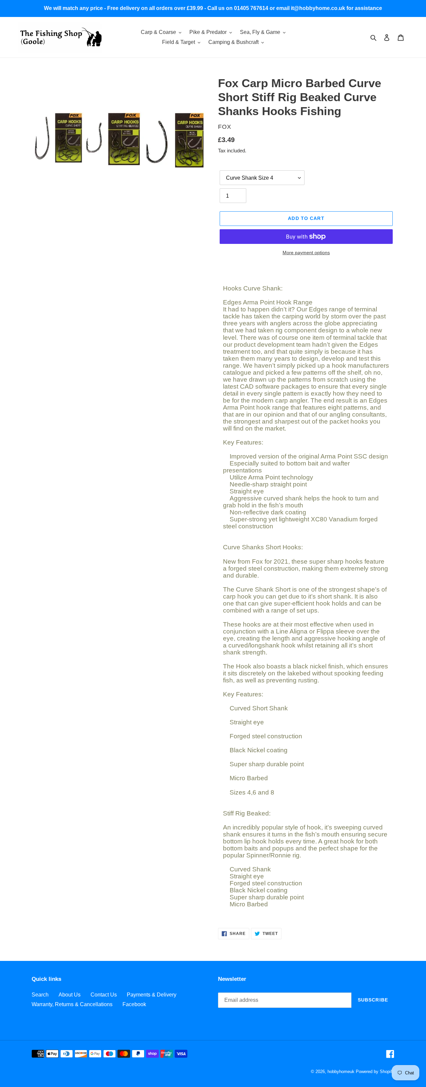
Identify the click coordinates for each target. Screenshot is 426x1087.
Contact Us (104, 994)
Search (40, 994)
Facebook (134, 1004)
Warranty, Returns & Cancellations (72, 1004)
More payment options (306, 252)
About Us (70, 994)
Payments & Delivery (151, 994)
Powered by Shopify (375, 1071)
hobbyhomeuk (340, 1071)
